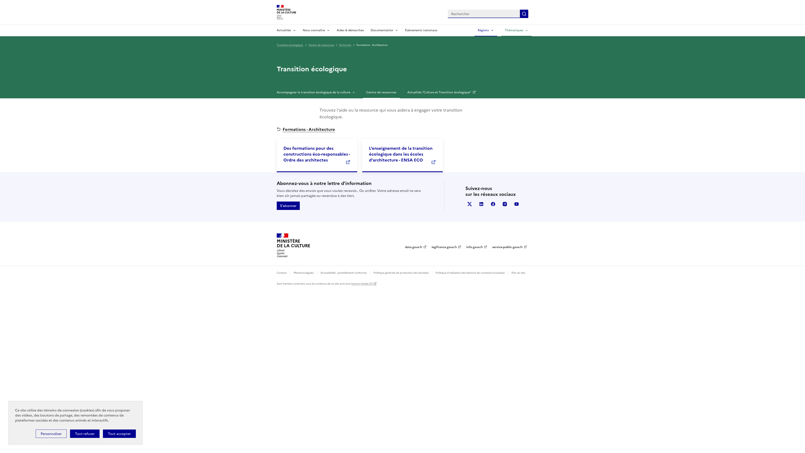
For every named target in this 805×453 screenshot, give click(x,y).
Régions (483, 30)
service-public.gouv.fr (507, 247)
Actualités (284, 30)
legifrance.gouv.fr (444, 247)
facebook (493, 204)
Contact (282, 273)
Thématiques (514, 30)
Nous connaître (314, 30)
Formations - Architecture (309, 129)
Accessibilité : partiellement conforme (344, 273)
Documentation (382, 30)
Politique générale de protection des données (401, 273)
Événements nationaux (421, 30)
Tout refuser (85, 433)
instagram (505, 204)
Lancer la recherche (524, 14)
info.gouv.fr (474, 247)
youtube (516, 204)
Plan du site (518, 273)
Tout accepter (119, 433)
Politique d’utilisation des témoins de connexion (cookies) (470, 273)
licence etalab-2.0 (362, 284)
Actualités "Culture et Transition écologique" (439, 92)
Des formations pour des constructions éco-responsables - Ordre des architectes (316, 154)
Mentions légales (304, 273)
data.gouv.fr (413, 247)
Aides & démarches (350, 30)
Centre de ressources (321, 45)
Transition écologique (290, 45)
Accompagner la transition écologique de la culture (313, 92)
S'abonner (288, 205)
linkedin (481, 204)
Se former (345, 45)
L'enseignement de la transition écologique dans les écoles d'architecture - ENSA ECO (400, 154)
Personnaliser (51, 433)
